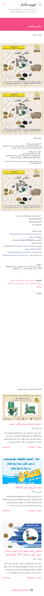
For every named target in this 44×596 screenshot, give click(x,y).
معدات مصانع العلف (22, 283)
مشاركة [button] (39, 287)
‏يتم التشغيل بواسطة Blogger (20, 590)
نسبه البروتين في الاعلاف (28, 487)
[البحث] (4, 4)
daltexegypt (28, 4)
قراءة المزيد (6, 447)
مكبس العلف (12, 283)
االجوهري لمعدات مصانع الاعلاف (25, 280)
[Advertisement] (22, 366)
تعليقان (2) (31, 447)
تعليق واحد (31, 510)
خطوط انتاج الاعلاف (35, 283)
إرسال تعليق (31, 578)
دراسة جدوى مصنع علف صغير (25, 423)
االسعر (13, 280)
